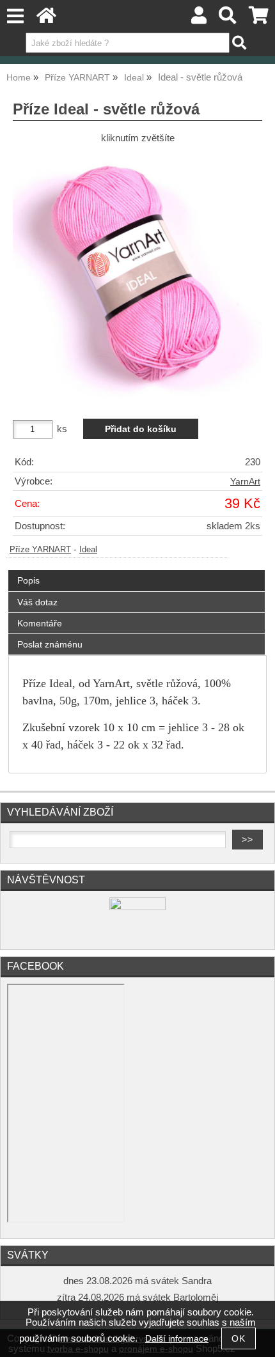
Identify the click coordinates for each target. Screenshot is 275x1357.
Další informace (176, 1339)
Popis (28, 580)
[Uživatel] (199, 19)
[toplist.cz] (137, 907)
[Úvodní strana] (46, 19)
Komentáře (39, 623)
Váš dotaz (37, 602)
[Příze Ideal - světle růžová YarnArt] (137, 276)
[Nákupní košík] (258, 19)
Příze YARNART (40, 549)
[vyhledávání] (228, 19)
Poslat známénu (49, 644)
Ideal (88, 549)
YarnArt (245, 481)
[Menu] (15, 16)
